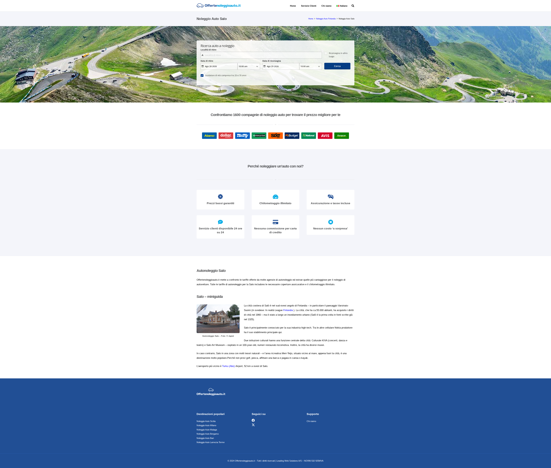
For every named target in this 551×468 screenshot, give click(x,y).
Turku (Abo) (228, 366)
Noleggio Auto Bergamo (208, 434)
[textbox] (261, 55)
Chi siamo (311, 421)
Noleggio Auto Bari (205, 438)
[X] (253, 425)
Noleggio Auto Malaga (207, 429)
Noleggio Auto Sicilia (206, 421)
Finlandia (288, 310)
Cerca (337, 66)
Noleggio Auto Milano (206, 425)
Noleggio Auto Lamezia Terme (211, 442)
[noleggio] (218, 5)
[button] (349, 5)
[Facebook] (253, 420)
